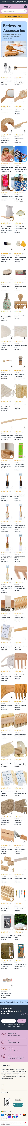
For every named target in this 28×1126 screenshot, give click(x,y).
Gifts (15, 905)
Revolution (8, 1124)
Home (2, 19)
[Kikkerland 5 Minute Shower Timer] (7, 951)
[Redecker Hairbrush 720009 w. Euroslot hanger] (7, 512)
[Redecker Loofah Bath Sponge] (20, 391)
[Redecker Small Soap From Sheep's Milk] (7, 244)
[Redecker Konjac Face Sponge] (7, 332)
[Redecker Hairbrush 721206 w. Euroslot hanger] (7, 481)
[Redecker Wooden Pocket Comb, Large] (20, 573)
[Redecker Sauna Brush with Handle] (20, 632)
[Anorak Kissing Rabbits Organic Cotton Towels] (7, 182)
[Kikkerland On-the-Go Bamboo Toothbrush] (20, 951)
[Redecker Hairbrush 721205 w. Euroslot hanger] (20, 481)
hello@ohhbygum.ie (13, 1050)
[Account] (22, 6)
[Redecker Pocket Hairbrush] (20, 96)
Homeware (3, 165)
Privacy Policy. (16, 1026)
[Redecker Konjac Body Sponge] (20, 332)
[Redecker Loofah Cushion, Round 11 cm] (20, 778)
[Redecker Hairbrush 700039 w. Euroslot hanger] (7, 573)
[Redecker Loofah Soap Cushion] (7, 778)
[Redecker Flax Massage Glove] (7, 807)
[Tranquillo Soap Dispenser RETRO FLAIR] (7, 301)
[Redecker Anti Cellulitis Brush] (7, 893)
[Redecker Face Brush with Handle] (7, 361)
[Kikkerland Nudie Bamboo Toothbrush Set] (20, 451)
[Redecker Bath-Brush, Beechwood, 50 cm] (7, 422)
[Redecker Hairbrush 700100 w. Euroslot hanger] (20, 542)
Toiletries (16, 79)
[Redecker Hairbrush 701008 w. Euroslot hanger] (7, 542)
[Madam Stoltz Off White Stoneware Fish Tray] (20, 213)
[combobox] (14, 11)
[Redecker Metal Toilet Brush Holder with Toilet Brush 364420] (7, 213)
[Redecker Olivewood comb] (7, 692)
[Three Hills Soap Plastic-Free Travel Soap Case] (7, 451)
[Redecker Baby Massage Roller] (7, 125)
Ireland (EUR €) (7, 1111)
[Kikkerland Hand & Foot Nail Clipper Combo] (7, 922)
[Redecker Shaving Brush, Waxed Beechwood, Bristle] (20, 361)
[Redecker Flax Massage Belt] (20, 807)
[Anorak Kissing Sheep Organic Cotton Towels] (20, 154)
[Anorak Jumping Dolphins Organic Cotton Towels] (20, 182)
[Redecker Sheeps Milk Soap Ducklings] (20, 244)
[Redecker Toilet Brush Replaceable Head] (20, 67)
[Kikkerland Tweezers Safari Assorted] (20, 893)
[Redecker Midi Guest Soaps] (20, 272)
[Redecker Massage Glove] (7, 749)
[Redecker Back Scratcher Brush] (20, 422)
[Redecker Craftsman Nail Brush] (7, 836)
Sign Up (22, 1021)
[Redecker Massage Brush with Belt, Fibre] (20, 749)
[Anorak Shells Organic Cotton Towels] (7, 154)
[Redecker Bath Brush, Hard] (20, 864)
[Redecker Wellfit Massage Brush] (7, 603)
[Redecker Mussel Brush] (7, 272)
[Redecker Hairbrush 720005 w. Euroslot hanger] (20, 512)
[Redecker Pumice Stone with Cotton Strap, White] (7, 661)
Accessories (4, 79)
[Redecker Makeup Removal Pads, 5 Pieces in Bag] (7, 391)
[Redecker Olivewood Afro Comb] (20, 692)
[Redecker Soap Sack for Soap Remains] (7, 632)
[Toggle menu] (2, 7)
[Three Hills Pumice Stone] (20, 922)
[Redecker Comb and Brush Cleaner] (20, 836)
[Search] (25, 11)
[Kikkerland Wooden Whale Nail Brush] (7, 980)
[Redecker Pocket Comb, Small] (20, 661)
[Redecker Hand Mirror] (7, 96)
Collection (8, 19)
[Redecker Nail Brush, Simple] (7, 720)
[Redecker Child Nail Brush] (7, 864)
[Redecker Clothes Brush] (20, 125)
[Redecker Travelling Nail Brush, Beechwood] (20, 603)
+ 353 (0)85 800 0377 (13, 1042)
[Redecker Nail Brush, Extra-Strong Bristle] (20, 720)
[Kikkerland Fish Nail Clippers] (7, 67)
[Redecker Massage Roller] (20, 301)
